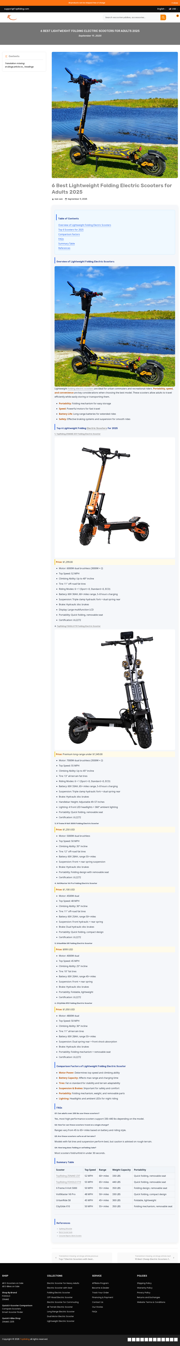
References (64, 248)
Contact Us (97, 1302)
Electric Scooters (97, 428)
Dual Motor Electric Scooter (60, 1316)
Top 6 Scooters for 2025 (71, 229)
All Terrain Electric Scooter (60, 1307)
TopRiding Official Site (65, 1229)
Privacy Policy (143, 1292)
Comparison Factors (69, 234)
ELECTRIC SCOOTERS (28, 17)
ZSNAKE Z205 (8, 1321)
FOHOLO (6, 1296)
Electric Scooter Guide (65, 1232)
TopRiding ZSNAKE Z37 (68, 1175)
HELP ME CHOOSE (59, 17)
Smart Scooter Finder (12, 1312)
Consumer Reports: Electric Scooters (70, 1236)
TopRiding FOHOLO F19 (68, 1182)
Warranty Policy (144, 1287)
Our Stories (97, 1307)
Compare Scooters (11, 1308)
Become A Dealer (100, 1287)
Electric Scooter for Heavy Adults (63, 1283)
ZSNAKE (5, 1299)
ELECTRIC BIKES (45, 17)
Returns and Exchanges (148, 1297)
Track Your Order (100, 1292)
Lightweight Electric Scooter (60, 1321)
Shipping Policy (144, 1283)
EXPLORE (95, 15)
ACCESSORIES (77, 15)
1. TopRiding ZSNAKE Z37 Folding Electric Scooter (78, 434)
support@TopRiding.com (16, 9)
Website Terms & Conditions (151, 1302)
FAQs (61, 238)
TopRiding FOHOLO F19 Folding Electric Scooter (79, 626)
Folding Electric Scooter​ (58, 1292)
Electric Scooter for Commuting (63, 1302)
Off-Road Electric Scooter (60, 1297)
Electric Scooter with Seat (59, 1287)
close (175, 3)
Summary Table (66, 243)
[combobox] (134, 17)
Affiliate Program (100, 1283)
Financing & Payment (102, 1297)
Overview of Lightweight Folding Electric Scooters (84, 225)
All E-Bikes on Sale (10, 1286)
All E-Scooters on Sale (12, 1283)
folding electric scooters (81, 388)
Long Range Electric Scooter (61, 1311)
